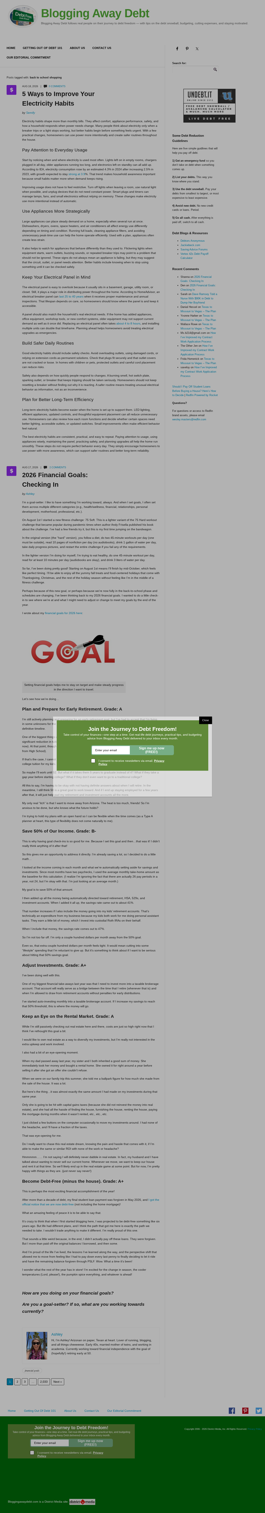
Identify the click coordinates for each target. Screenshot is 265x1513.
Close (205, 720)
